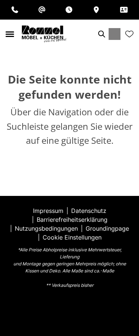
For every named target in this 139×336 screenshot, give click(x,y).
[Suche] (101, 34)
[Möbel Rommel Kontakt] (123, 9)
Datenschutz (88, 210)
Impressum (48, 210)
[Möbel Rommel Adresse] (96, 9)
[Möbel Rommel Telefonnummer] (15, 9)
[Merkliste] (129, 34)
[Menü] (10, 34)
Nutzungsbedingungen (46, 228)
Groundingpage (107, 228)
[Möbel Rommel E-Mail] (42, 9)
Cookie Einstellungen (72, 237)
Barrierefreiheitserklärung (72, 219)
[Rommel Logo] (44, 34)
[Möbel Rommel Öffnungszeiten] (69, 9)
